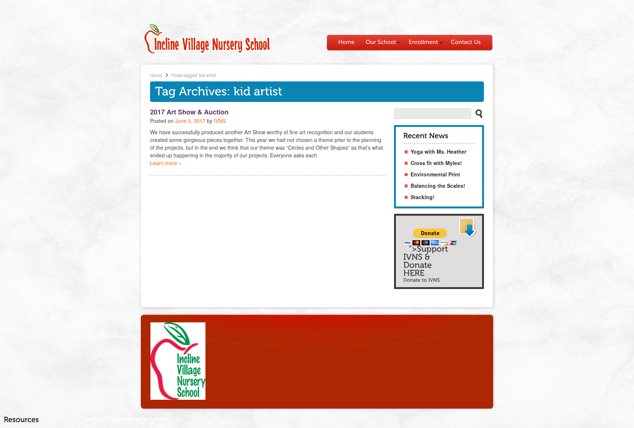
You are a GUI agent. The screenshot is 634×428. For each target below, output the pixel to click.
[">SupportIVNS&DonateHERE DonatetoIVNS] (439, 251)
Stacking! (422, 197)
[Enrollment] (424, 42)
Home (156, 75)
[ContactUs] (466, 42)
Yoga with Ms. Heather (438, 151)
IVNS (220, 120)
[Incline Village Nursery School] (207, 54)
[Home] (346, 42)
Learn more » (166, 163)
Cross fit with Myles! (436, 163)
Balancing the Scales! (438, 185)
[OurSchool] (381, 42)
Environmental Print (435, 174)
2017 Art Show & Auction (189, 112)
